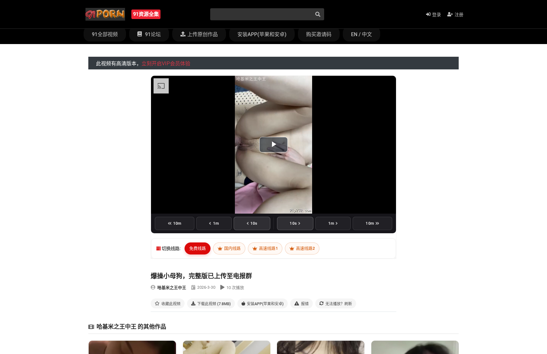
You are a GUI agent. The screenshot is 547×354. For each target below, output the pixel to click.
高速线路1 (268, 248)
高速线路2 (305, 248)
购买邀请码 (318, 34)
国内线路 (232, 248)
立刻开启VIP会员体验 (165, 64)
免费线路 (197, 248)
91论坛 (152, 34)
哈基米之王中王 (171, 287)
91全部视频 (105, 34)
